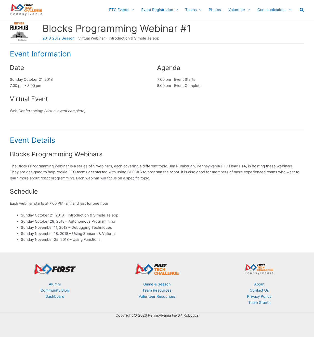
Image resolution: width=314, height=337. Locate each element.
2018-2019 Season (58, 38)
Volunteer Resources (157, 296)
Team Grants (259, 302)
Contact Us (259, 290)
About (259, 284)
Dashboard (54, 296)
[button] (131, 9)
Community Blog (54, 290)
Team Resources (156, 290)
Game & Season (157, 284)
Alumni (55, 284)
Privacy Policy (259, 296)
